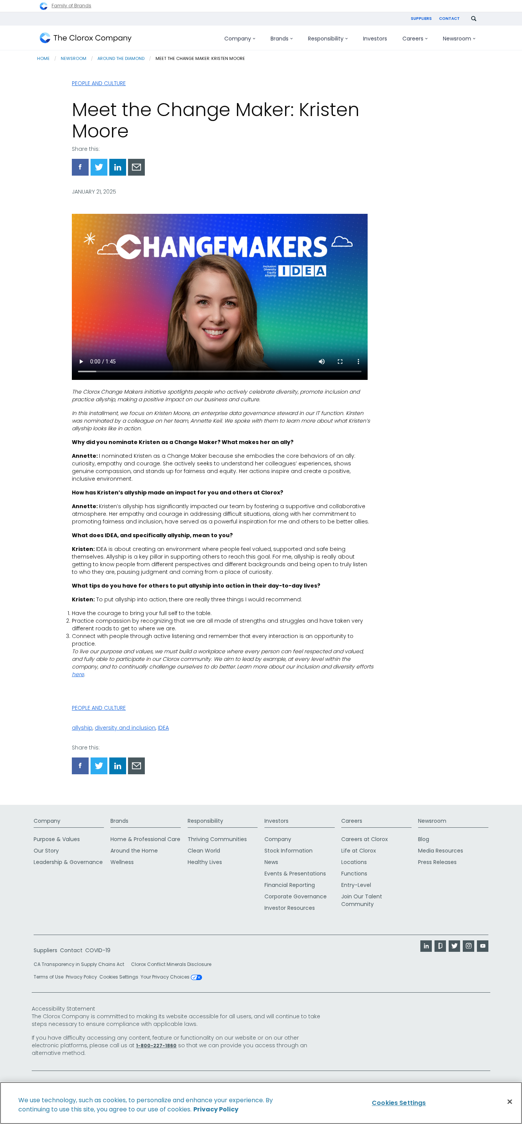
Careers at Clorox (364, 839)
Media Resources (440, 850)
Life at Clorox (358, 850)
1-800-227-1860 (156, 1045)
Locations (354, 862)
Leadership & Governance (68, 862)
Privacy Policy (81, 977)
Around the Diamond (120, 58)
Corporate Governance (295, 896)
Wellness (122, 862)
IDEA (163, 728)
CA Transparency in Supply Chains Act (81, 964)
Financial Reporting (289, 885)
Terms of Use (48, 977)
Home (43, 58)
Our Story (46, 850)
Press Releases (437, 862)
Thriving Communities (217, 839)
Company (47, 821)
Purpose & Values (57, 839)
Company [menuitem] (237, 38)
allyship (82, 728)
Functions (354, 873)
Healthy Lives (205, 862)
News (271, 862)
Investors (276, 821)
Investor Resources (289, 908)
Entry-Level (356, 885)
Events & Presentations (295, 873)
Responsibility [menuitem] (326, 38)
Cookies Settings (118, 977)
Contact (449, 18)
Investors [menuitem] (375, 38)
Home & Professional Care (145, 839)
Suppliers (421, 18)
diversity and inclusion (125, 728)
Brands (119, 821)
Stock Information (288, 850)
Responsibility (205, 821)
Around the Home (134, 850)
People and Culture (99, 83)
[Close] (509, 1101)
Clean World (204, 850)
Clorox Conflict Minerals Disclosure (171, 964)
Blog (423, 839)
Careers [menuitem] (412, 38)
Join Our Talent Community (361, 900)
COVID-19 (97, 950)
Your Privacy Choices (166, 977)
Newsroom (73, 58)
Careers (351, 821)
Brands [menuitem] (280, 38)
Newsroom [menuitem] (457, 38)
